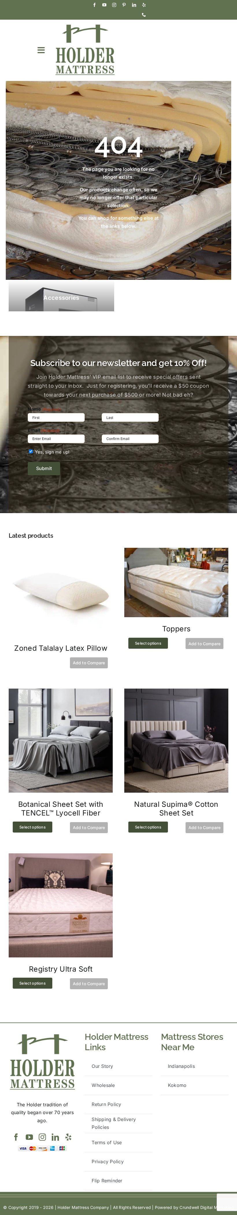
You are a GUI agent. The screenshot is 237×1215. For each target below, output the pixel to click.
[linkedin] (134, 5)
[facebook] (94, 5)
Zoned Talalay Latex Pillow (60, 648)
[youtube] (104, 5)
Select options (148, 643)
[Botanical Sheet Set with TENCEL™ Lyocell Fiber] (61, 692)
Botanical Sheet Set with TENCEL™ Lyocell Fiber (60, 808)
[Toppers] (176, 551)
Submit (44, 468)
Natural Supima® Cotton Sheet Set (176, 808)
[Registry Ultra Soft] (61, 857)
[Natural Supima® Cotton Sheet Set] (176, 692)
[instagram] (114, 5)
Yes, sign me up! (52, 452)
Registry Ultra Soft (60, 969)
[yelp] (144, 5)
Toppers (176, 628)
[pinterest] (124, 5)
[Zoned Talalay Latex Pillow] (61, 551)
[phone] (144, 15)
